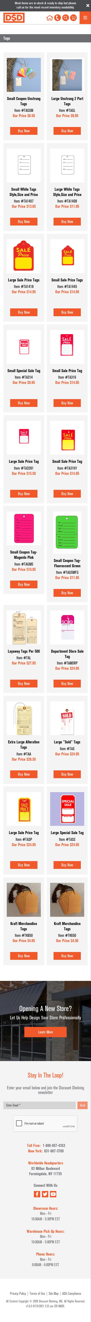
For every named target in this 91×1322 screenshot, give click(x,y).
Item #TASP (24, 839)
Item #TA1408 (67, 201)
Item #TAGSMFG (67, 572)
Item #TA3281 (24, 468)
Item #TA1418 (24, 286)
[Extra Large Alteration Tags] (24, 737)
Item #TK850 (24, 935)
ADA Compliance (71, 1293)
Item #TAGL (67, 110)
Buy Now (24, 130)
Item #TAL (24, 657)
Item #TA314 (24, 377)
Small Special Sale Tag (23, 370)
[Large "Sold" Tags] (67, 737)
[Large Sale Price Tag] (24, 457)
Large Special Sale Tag (67, 832)
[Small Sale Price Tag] (67, 366)
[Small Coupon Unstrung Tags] (24, 94)
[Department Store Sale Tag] (67, 646)
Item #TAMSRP (67, 663)
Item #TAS (67, 748)
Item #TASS (67, 839)
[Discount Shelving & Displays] (14, 18)
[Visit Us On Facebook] (37, 1194)
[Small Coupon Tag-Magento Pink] (24, 547)
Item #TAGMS (23, 564)
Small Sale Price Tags (67, 280)
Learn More (45, 1032)
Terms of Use (37, 1293)
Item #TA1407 (24, 201)
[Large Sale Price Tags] (24, 275)
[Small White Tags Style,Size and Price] (24, 184)
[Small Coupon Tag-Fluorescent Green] (67, 556)
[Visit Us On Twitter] (45, 1194)
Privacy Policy (18, 1293)
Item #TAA (24, 754)
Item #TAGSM (23, 110)
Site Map (54, 1293)
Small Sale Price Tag (67, 370)
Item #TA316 (67, 377)
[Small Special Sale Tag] (24, 366)
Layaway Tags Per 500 (24, 651)
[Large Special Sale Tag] (67, 828)
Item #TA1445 (67, 286)
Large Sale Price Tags (24, 280)
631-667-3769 (54, 1151)
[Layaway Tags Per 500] (24, 646)
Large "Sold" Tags (67, 742)
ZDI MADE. (59, 1306)
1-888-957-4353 (54, 1145)
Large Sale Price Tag (24, 461)
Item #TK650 (67, 935)
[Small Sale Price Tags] (67, 275)
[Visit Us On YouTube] (53, 1194)
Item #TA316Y (67, 468)
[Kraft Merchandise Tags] (24, 919)
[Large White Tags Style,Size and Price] (67, 184)
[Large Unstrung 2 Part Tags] (67, 94)
